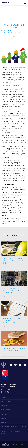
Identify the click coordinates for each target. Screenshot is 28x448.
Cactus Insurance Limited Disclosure (12, 436)
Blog (3, 422)
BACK (4, 7)
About (4, 414)
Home (3, 397)
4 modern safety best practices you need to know (13, 261)
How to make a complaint (9, 439)
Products (6, 406)
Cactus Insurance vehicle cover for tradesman (11, 291)
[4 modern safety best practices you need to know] (14, 248)
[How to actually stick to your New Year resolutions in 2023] (14, 308)
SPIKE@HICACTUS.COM (8, 385)
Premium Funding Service (13, 427)
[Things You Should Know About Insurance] (14, 338)
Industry (5, 401)
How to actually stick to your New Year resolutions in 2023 (13, 321)
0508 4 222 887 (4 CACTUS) (10, 386)
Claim (4, 418)
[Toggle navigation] (25, 2)
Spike (4, 266)
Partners (5, 410)
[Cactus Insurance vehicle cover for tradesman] (14, 278)
